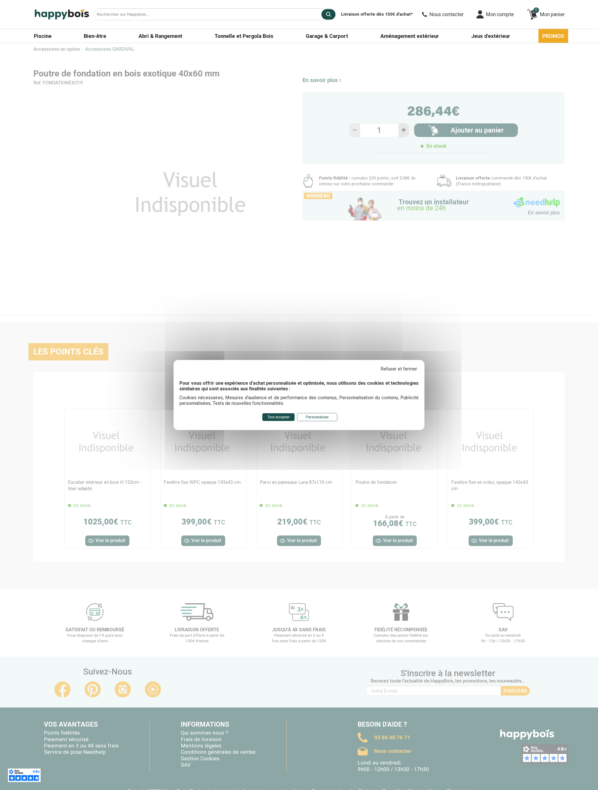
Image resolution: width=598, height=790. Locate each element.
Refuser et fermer (399, 369)
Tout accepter (278, 417)
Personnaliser (317, 417)
